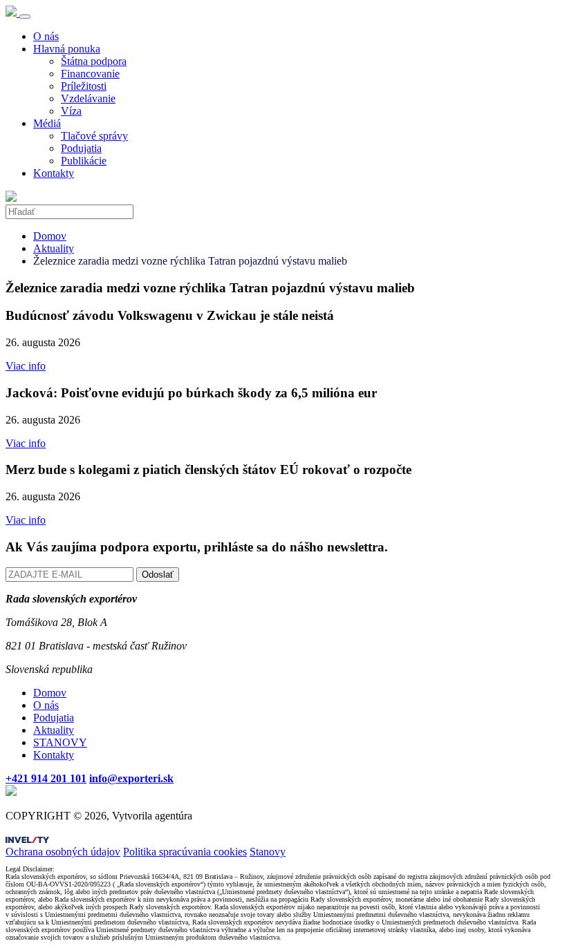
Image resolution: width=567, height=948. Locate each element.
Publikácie (83, 161)
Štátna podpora (94, 61)
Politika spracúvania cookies (185, 851)
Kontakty (53, 173)
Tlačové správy (94, 136)
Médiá (47, 123)
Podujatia (81, 148)
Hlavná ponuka (66, 49)
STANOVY (60, 742)
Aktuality (53, 248)
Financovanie (90, 73)
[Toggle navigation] (24, 17)
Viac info (26, 366)
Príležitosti (83, 86)
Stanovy (268, 851)
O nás (46, 36)
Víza (71, 111)
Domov (49, 236)
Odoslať (158, 574)
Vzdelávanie (88, 98)
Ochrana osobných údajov (63, 851)
